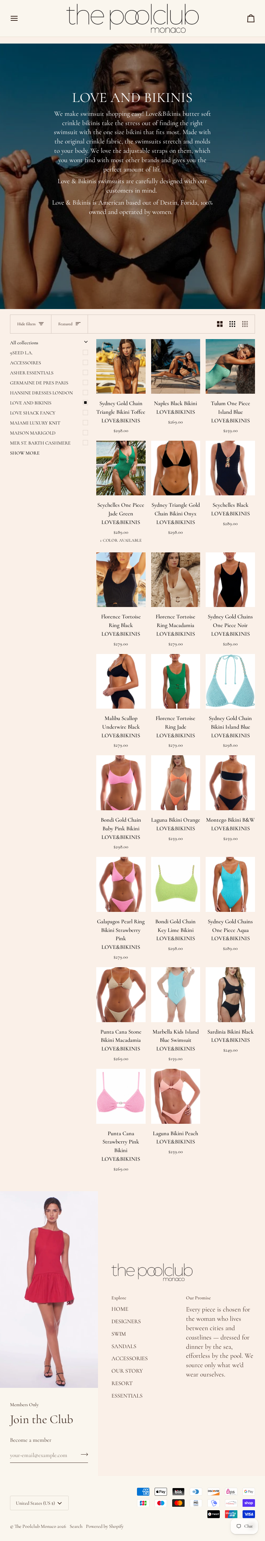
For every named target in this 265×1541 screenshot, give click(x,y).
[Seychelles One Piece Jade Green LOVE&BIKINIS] (121, 468)
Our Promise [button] (198, 1298)
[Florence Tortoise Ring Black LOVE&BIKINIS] (121, 579)
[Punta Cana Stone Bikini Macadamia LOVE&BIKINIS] (121, 994)
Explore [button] (118, 1298)
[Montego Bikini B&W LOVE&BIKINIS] (230, 782)
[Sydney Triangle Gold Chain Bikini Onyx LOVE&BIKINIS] (175, 468)
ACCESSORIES (129, 1358)
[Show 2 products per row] (220, 324)
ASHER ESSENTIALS (31, 373)
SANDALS (123, 1346)
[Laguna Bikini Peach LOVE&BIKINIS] (175, 1096)
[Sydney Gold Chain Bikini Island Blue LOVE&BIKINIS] (230, 681)
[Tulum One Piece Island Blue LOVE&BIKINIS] (230, 366)
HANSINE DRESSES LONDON (41, 393)
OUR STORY (127, 1370)
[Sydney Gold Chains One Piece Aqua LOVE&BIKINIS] (230, 884)
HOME (119, 1309)
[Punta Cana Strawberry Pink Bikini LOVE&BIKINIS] (121, 1096)
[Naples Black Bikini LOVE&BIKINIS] (175, 366)
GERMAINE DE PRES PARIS (39, 383)
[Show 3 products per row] (232, 324)
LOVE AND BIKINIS (30, 403)
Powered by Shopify (105, 1526)
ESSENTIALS (127, 1395)
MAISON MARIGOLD (33, 433)
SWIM (118, 1333)
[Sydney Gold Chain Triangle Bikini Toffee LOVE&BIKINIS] (121, 366)
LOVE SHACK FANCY (33, 413)
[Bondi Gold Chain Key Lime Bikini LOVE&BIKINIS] (175, 884)
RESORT (121, 1383)
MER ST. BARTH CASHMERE (40, 443)
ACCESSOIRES (25, 363)
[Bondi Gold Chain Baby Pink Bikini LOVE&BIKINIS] (121, 782)
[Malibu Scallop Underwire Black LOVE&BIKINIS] (121, 681)
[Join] (82, 1454)
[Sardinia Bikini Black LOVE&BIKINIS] (230, 994)
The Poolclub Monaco (35, 1526)
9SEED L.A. (21, 353)
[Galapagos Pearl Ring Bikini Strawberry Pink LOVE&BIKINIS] (121, 884)
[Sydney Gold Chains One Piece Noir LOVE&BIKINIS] (230, 579)
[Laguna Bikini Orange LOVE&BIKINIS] (175, 782)
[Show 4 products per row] (247, 324)
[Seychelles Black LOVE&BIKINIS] (230, 468)
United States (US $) (35, 1503)
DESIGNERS (126, 1321)
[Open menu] (20, 18)
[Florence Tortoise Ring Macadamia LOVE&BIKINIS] (175, 579)
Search (76, 1526)
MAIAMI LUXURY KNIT (35, 423)
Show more (25, 453)
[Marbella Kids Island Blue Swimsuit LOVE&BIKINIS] (175, 994)
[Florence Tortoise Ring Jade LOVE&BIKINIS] (175, 681)
